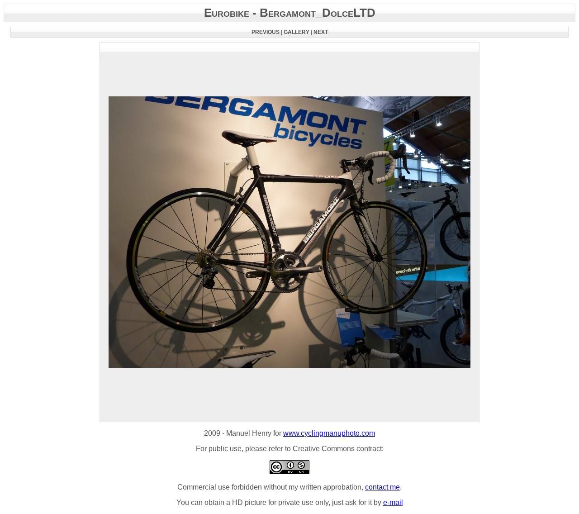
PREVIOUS (266, 32)
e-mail (393, 502)
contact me (382, 487)
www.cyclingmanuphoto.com (329, 433)
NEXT (320, 32)
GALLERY (296, 32)
